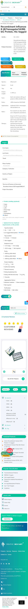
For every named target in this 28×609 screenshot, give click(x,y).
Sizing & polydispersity (10, 272)
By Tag (7, 428)
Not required (17, 248)
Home (3, 18)
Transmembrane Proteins (11, 472)
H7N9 (7, 410)
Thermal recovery (9, 269)
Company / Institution (8, 168)
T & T (6, 264)
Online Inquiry (8, 499)
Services (9, 551)
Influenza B (9, 421)
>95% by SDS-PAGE (10, 258)
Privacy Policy (5, 606)
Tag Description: (8, 228)
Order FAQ (7, 502)
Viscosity (7, 277)
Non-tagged (7, 240)
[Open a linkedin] (6, 564)
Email (4, 158)
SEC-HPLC (15, 290)
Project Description (8, 189)
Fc (14, 230)
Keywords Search (5, 7)
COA (23, 389)
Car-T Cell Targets (9, 486)
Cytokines (7, 488)
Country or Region (7, 174)
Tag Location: (8, 235)
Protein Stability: (8, 262)
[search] (26, 7)
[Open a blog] (9, 564)
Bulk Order (6, 62)
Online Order (6, 66)
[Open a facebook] (1, 564)
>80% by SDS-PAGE (10, 253)
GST (10, 230)
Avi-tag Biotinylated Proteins (12, 483)
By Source (7, 425)
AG (12, 264)
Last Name (5, 153)
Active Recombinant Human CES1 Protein (13, 448)
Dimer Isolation (21, 282)
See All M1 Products (13, 378)
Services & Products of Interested (12, 184)
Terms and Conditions (6, 569)
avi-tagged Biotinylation (11, 232)
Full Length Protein (9, 477)
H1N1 (7, 401)
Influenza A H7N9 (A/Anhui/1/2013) (11, 414)
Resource (14, 551)
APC (5, 208)
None (5, 204)
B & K (22, 274)
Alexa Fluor (7, 209)
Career (9, 554)
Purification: (7, 288)
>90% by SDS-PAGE (10, 256)
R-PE (5, 206)
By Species (8, 398)
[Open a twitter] (3, 564)
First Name (5, 148)
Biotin (5, 211)
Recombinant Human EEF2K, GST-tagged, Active (13, 459)
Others (19, 20)
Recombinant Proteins (9, 20)
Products (3, 551)
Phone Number (6, 163)
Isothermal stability (9, 267)
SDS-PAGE (7, 290)
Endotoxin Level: (8, 243)
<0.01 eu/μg (7, 248)
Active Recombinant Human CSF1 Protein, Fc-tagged (13, 440)
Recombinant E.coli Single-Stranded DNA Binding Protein (14, 452)
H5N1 (7, 407)
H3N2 (7, 404)
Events (6, 505)
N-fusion (13, 238)
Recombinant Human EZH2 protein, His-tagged (13, 455)
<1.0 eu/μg (7, 245)
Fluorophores (7, 213)
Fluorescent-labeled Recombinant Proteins (13, 480)
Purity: (6, 251)
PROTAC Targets (8, 475)
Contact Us (4, 554)
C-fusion (6, 238)
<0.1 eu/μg (16, 245)
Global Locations (7, 593)
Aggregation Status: (9, 280)
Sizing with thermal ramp (11, 274)
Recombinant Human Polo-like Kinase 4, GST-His (14, 444)
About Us (6, 508)
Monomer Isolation (9, 282)
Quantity (5, 179)
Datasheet (5, 389)
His (5, 230)
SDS (15, 389)
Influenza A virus (10, 418)
